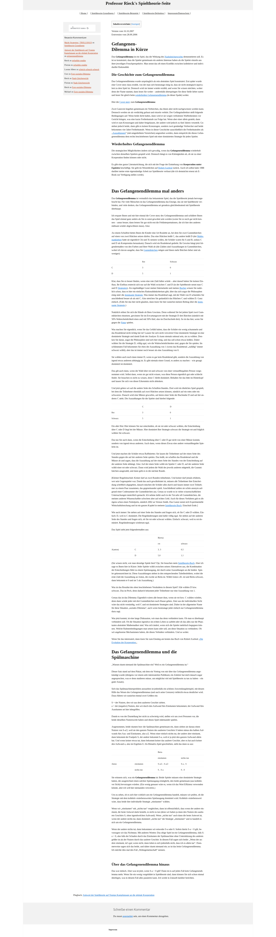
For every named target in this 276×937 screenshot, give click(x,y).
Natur (123, 322)
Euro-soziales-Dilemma (80, 74)
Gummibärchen (151, 250)
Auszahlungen (119, 133)
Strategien (122, 288)
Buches (183, 288)
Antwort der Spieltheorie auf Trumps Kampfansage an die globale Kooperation (118, 895)
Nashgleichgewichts (174, 56)
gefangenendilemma (75, 56)
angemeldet (127, 916)
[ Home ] (84, 13)
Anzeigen (135, 24)
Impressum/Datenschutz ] (179, 13)
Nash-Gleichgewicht (80, 78)
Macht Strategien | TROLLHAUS (78, 43)
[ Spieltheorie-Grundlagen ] (102, 13)
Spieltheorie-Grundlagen (74, 46)
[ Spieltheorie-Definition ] (153, 13)
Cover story (124, 102)
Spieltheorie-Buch (173, 505)
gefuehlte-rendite (79, 61)
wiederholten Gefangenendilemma (150, 95)
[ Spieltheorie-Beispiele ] (128, 13)
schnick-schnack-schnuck (89, 69)
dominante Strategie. (134, 295)
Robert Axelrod (165, 168)
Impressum (113, 930)
